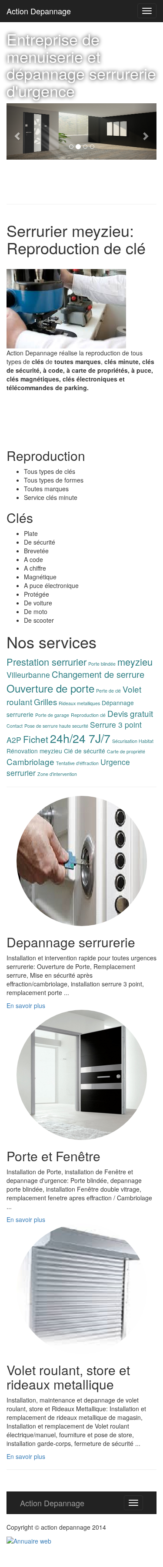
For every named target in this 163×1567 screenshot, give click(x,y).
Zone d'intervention (57, 774)
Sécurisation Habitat (132, 741)
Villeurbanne (28, 674)
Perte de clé (108, 690)
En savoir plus (26, 1005)
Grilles (45, 701)
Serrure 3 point (116, 724)
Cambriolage (30, 761)
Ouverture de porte (50, 688)
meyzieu (135, 661)
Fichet (35, 739)
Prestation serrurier (46, 661)
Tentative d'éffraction (77, 763)
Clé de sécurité (84, 750)
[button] (18, 131)
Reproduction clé (88, 715)
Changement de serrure (98, 674)
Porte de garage (52, 715)
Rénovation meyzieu (34, 750)
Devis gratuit (130, 713)
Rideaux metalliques (79, 703)
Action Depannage (39, 10)
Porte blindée (102, 663)
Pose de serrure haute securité (56, 726)
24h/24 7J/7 (80, 737)
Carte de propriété (126, 751)
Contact (15, 726)
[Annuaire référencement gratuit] (29, 1540)
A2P (14, 739)
